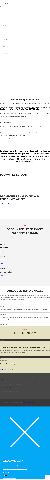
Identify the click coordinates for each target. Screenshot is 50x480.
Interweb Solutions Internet (29, 402)
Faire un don (5, 53)
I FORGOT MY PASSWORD (9, 478)
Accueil (4, 11)
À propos (5, 18)
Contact (4, 46)
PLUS (1, 251)
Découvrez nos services (5, 138)
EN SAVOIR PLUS (4, 179)
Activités (4, 32)
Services (4, 25)
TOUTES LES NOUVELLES (6, 369)
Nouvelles (5, 39)
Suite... (1, 355)
